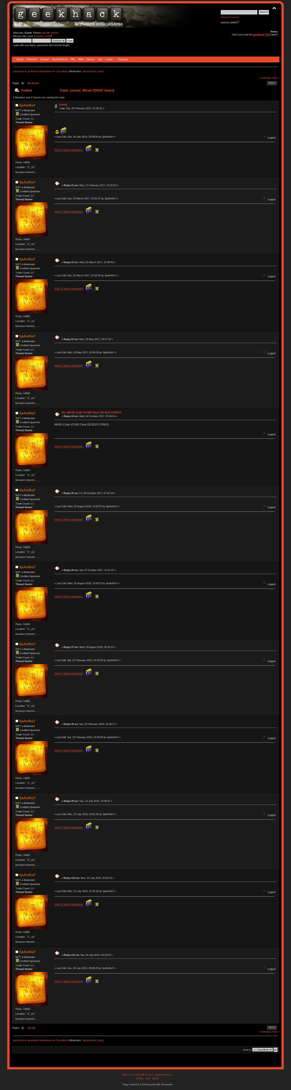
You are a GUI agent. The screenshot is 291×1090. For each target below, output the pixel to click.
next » (275, 78)
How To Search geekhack (68, 149)
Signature (87, 71)
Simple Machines (163, 1074)
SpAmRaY (27, 105)
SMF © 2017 (146, 1074)
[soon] (63, 104)
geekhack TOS (261, 34)
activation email (42, 36)
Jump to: (247, 1049)
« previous (265, 78)
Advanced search (230, 17)
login (43, 32)
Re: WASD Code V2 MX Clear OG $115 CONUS (91, 412)
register (54, 32)
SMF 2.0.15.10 (130, 1074)
